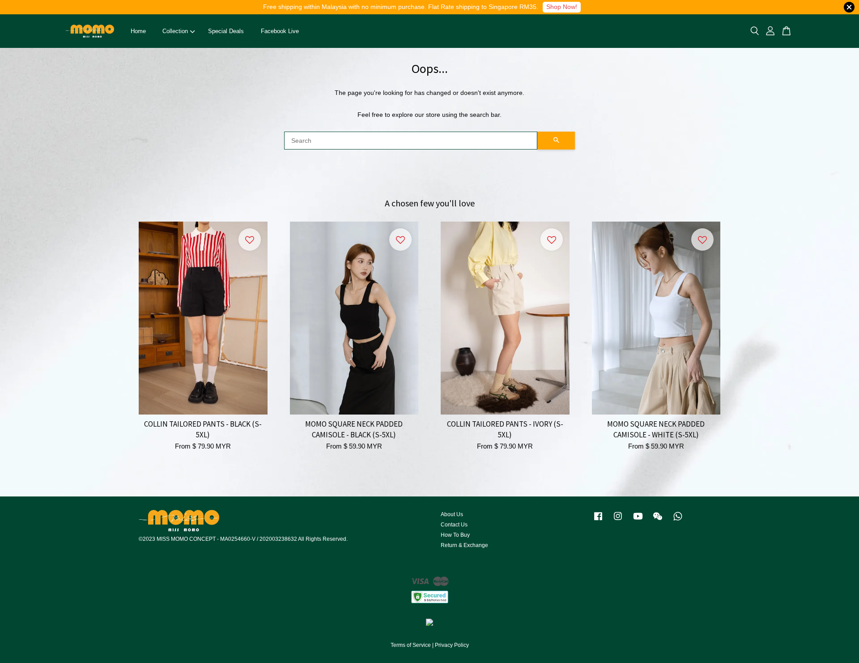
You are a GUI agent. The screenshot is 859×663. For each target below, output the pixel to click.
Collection (175, 31)
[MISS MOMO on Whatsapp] (678, 521)
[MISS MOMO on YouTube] (638, 521)
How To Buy (455, 535)
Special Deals (226, 31)
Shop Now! (561, 6)
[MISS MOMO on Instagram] (618, 521)
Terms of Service (411, 645)
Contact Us (454, 525)
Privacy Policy (452, 645)
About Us (452, 514)
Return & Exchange (464, 545)
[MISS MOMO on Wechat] (657, 521)
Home (138, 31)
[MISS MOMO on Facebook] (598, 521)
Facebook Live (280, 31)
